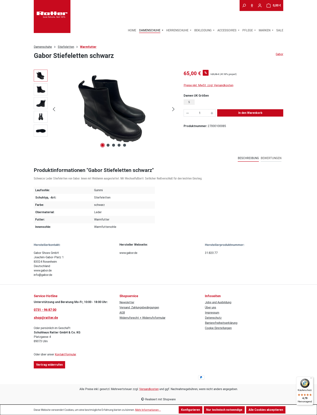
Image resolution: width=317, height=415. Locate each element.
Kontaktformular (65, 354)
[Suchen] (244, 5)
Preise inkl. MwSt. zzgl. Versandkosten (208, 85)
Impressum (212, 312)
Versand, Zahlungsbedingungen (139, 307)
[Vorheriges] (54, 109)
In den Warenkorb (250, 113)
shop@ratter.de (46, 317)
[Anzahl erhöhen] (212, 113)
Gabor (279, 54)
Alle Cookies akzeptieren (266, 410)
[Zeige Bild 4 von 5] (119, 145)
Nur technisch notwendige (224, 410)
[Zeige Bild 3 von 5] (113, 145)
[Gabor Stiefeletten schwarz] (113, 109)
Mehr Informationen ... (148, 409)
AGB (122, 312)
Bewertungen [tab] (271, 158)
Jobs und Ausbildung (218, 302)
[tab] (248, 158)
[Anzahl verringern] (187, 113)
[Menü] (311, 379)
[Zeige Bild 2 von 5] (108, 145)
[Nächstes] (173, 109)
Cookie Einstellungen (218, 328)
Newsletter (126, 302)
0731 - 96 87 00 (45, 310)
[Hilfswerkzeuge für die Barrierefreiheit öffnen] (251, 5)
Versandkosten (149, 389)
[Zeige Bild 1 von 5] (102, 145)
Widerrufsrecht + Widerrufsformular (142, 317)
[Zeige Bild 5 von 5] (124, 145)
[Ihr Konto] (259, 5)
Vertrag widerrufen (49, 364)
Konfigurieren (190, 410)
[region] (105, 109)
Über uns (210, 307)
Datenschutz (213, 317)
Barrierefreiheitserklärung (221, 323)
